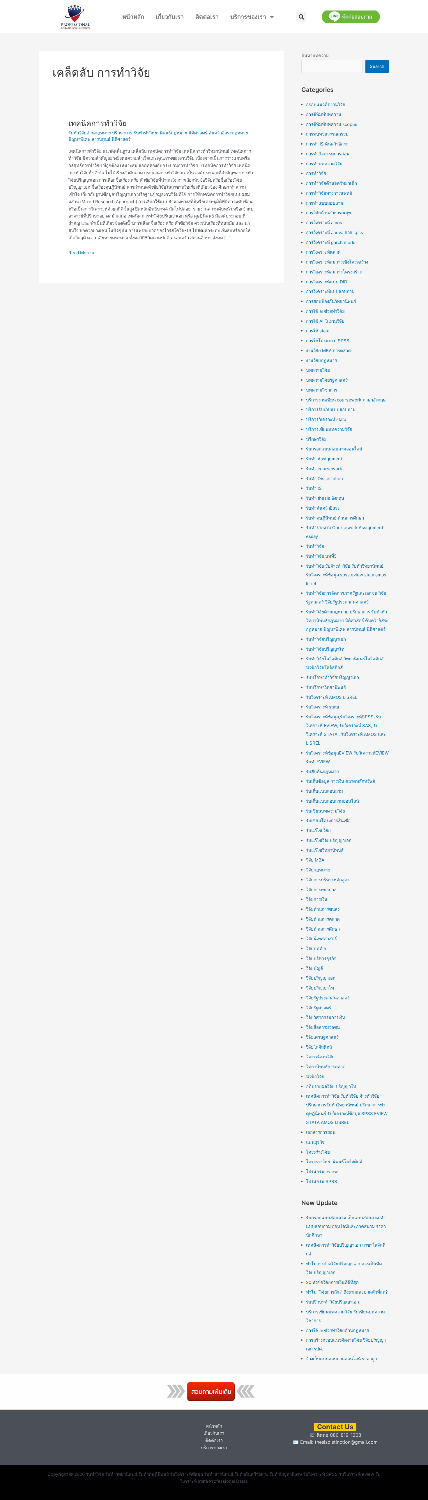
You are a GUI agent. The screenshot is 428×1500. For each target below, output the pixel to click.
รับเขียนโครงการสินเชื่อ (328, 820)
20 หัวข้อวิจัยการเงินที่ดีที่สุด (332, 1282)
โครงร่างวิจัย (318, 1152)
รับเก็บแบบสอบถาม (324, 791)
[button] (301, 17)
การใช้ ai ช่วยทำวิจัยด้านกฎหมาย (337, 1330)
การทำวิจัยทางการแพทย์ (329, 193)
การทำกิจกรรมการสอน (327, 154)
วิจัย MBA (315, 860)
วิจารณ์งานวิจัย (320, 1056)
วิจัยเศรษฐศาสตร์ (322, 1037)
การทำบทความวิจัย (324, 163)
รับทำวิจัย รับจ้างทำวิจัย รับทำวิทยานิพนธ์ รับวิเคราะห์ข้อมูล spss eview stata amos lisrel (346, 574)
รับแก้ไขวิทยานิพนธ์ (325, 850)
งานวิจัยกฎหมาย (321, 360)
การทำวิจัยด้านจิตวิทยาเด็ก (331, 183)
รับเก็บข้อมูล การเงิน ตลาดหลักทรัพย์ (340, 781)
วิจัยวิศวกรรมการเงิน (325, 1017)
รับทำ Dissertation (324, 478)
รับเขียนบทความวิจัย (325, 811)
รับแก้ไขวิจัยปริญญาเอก (328, 840)
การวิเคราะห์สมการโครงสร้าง (334, 272)
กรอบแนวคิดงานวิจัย (325, 104)
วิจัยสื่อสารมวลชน (323, 1027)
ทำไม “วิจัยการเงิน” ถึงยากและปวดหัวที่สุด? (347, 1292)
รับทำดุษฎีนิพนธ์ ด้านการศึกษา (335, 518)
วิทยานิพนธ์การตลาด (326, 1066)
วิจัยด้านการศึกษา (323, 929)
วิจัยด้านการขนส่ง (322, 909)
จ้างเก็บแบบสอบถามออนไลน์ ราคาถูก (341, 1359)
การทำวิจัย (316, 173)
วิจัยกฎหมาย (318, 870)
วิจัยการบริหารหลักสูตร (328, 880)
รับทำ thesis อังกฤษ (325, 498)
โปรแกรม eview (322, 1171)
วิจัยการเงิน (316, 899)
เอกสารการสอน (320, 1132)
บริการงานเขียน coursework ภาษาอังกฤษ (346, 400)
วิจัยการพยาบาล (321, 889)
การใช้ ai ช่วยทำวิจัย (325, 311)
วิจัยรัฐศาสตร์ (318, 1007)
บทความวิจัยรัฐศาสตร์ (327, 380)
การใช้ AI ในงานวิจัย (325, 321)
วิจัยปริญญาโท (320, 988)
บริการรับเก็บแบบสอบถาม (331, 409)
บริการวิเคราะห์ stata (326, 419)
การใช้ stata (317, 331)
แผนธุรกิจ (315, 1142)
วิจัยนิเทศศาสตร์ (321, 938)
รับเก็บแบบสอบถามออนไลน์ (332, 801)
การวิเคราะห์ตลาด (323, 252)
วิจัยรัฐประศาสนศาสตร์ (328, 998)
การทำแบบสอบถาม (324, 203)
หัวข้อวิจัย (315, 1076)
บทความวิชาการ (321, 390)
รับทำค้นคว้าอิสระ (323, 508)
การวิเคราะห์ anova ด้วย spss (334, 232)
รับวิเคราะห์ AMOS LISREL (331, 697)
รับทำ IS (314, 488)
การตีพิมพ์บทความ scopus (331, 124)
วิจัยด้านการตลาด (323, 919)
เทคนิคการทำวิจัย (97, 123)
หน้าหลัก (133, 16)
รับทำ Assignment (324, 459)
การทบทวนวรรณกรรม (327, 134)
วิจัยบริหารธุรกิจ (321, 958)
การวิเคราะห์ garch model (331, 242)
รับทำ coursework (324, 468)
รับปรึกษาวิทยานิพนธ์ (326, 687)
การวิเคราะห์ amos (324, 222)
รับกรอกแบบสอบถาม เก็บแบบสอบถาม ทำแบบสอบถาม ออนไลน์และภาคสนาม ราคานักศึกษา (346, 1226)
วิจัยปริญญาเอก (320, 978)
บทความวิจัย (318, 370)
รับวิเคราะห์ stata (322, 707)
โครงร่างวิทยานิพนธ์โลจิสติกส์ (334, 1161)
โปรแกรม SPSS (321, 1181)
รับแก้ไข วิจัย (318, 830)
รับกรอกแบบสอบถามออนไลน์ (334, 449)
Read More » (81, 252)
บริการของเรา (248, 16)
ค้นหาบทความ (315, 55)
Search (377, 66)
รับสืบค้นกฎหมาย (322, 771)
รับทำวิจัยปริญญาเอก (326, 639)
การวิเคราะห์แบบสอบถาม (330, 291)
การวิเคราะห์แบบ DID (326, 282)
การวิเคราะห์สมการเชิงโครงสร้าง (337, 262)
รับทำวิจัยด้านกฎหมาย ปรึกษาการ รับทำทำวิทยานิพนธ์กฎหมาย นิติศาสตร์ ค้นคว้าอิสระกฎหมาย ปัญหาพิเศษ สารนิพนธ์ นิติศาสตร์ (347, 620)
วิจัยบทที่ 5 (316, 948)
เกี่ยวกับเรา (170, 16)
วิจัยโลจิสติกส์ (319, 1047)
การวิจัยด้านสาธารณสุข (328, 212)
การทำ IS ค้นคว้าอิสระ (327, 144)
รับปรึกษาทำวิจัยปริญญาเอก (332, 677)
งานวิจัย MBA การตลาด (328, 350)
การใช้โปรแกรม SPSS (327, 340)
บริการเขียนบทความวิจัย (329, 429)
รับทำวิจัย (315, 546)
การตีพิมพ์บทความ (323, 114)
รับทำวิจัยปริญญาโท (325, 649)
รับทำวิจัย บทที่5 (321, 556)
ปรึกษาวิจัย (316, 439)
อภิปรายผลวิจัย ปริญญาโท (331, 1086)
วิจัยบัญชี (314, 968)
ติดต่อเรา (207, 16)
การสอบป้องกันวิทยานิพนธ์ (331, 301)
